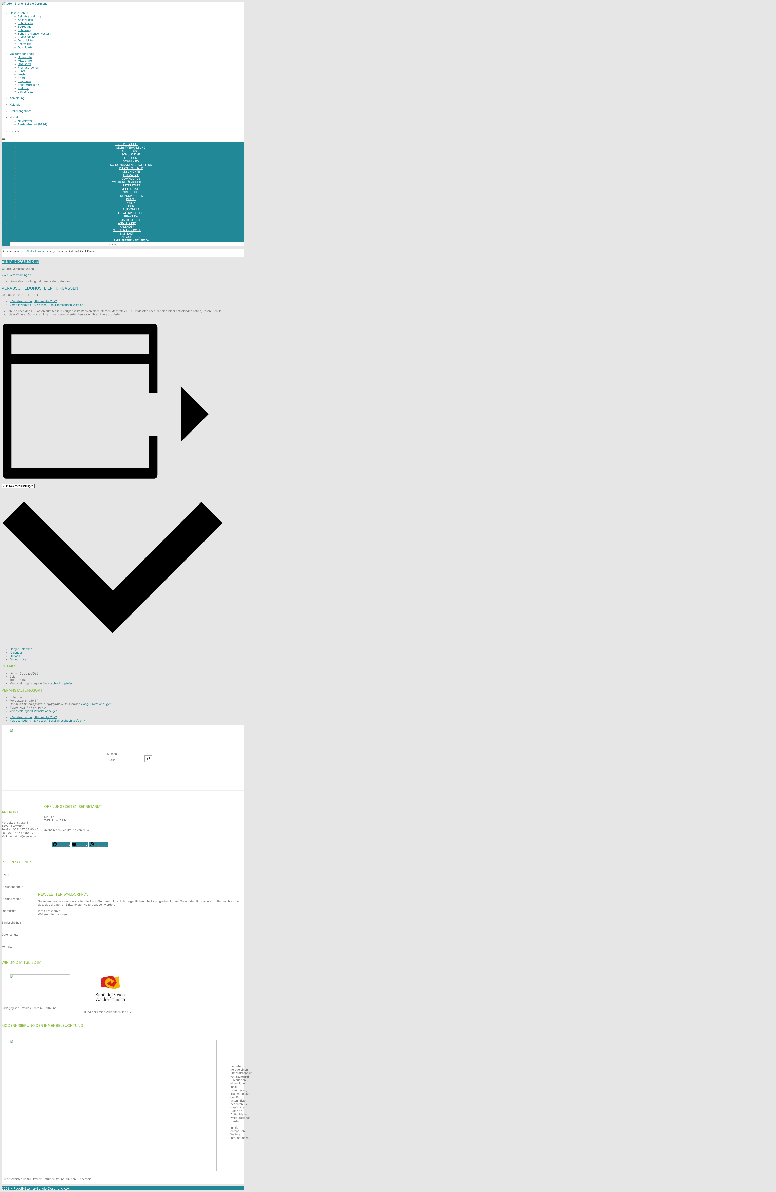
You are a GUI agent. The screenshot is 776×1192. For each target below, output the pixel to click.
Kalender (15, 104)
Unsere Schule (19, 13)
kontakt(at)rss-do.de (22, 836)
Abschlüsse (25, 19)
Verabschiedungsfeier (57, 683)
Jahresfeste (25, 91)
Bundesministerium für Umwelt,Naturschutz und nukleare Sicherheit (46, 1179)
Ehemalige (24, 43)
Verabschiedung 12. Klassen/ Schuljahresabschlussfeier (47, 304)
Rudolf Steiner (27, 37)
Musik (21, 74)
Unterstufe (25, 57)
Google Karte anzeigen (96, 704)
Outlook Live (18, 659)
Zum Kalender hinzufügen (18, 486)
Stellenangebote (20, 111)
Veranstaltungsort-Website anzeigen (33, 711)
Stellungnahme (11, 898)
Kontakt (15, 117)
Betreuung (25, 26)
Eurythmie (24, 81)
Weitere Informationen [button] (52, 914)
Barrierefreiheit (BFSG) (32, 124)
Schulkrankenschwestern (34, 33)
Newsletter (25, 121)
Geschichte (25, 40)
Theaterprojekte (28, 84)
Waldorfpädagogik (22, 53)
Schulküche (25, 23)
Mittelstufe (25, 60)
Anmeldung (17, 98)
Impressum (9, 910)
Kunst (21, 71)
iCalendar (16, 652)
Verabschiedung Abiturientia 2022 (33, 301)
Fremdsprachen (28, 67)
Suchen (112, 753)
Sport (21, 77)
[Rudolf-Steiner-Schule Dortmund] (25, 3)
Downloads (25, 47)
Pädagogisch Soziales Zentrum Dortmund (29, 1008)
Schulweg (24, 30)
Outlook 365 (18, 656)
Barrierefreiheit (11, 922)
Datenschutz (10, 934)
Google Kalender (21, 649)
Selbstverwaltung (29, 16)
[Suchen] (148, 758)
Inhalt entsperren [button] (49, 911)
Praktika (23, 88)
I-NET (5, 874)
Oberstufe (24, 64)
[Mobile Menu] (3, 139)
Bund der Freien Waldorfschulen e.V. (108, 1012)
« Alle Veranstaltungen (16, 275)
